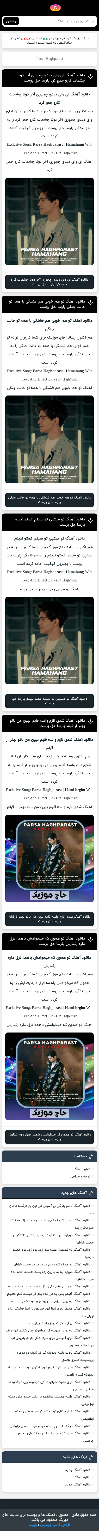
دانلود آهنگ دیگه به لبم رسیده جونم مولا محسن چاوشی (50, 1426)
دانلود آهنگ (82, 1169)
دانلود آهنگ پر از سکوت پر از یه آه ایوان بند (59, 1323)
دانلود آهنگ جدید (77, 1470)
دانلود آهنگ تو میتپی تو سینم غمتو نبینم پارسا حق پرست (49, 701)
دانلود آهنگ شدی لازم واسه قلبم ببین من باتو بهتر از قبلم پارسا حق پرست (47, 723)
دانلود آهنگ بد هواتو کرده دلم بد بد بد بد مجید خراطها (51, 1264)
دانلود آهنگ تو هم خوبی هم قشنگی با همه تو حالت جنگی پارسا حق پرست (47, 304)
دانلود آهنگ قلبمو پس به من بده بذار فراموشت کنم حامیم (48, 1294)
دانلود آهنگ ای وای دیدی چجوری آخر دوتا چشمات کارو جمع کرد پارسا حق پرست (51, 78)
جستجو (11, 21)
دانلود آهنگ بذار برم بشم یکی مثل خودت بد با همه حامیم (49, 1286)
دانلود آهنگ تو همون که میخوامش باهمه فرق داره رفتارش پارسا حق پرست (47, 941)
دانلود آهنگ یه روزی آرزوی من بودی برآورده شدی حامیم (50, 1301)
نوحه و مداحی (80, 1176)
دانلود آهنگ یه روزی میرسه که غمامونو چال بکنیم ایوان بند (48, 1330)
